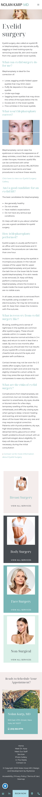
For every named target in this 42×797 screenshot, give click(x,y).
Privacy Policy (20, 776)
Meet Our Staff (21, 752)
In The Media (21, 760)
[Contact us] (39, 793)
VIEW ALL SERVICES (21, 506)
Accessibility (7, 776)
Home (21, 746)
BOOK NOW (20, 793)
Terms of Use (33, 776)
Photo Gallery (21, 757)
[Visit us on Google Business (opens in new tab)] (3, 793)
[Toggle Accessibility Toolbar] (5, 786)
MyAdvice (30, 771)
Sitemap (21, 779)
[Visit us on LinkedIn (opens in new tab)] (9, 793)
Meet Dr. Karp (21, 749)
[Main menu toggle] (38, 4)
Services (21, 754)
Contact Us (21, 763)
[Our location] (32, 793)
